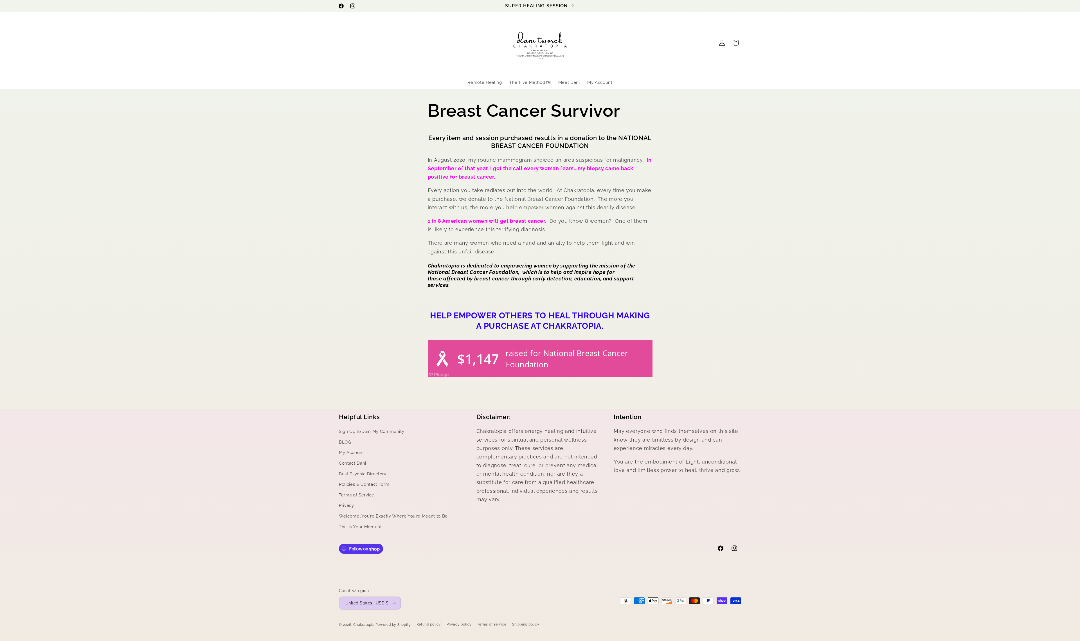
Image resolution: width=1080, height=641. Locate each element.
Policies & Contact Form (364, 484)
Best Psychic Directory (362, 473)
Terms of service (491, 624)
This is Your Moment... (362, 526)
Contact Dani (352, 463)
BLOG (345, 442)
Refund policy (429, 624)
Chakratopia (363, 625)
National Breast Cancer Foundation (549, 199)
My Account (351, 452)
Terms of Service (356, 495)
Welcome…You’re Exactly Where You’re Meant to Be (393, 516)
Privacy (346, 505)
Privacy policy (459, 624)
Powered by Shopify (393, 625)
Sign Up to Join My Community (371, 431)
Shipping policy (525, 624)
